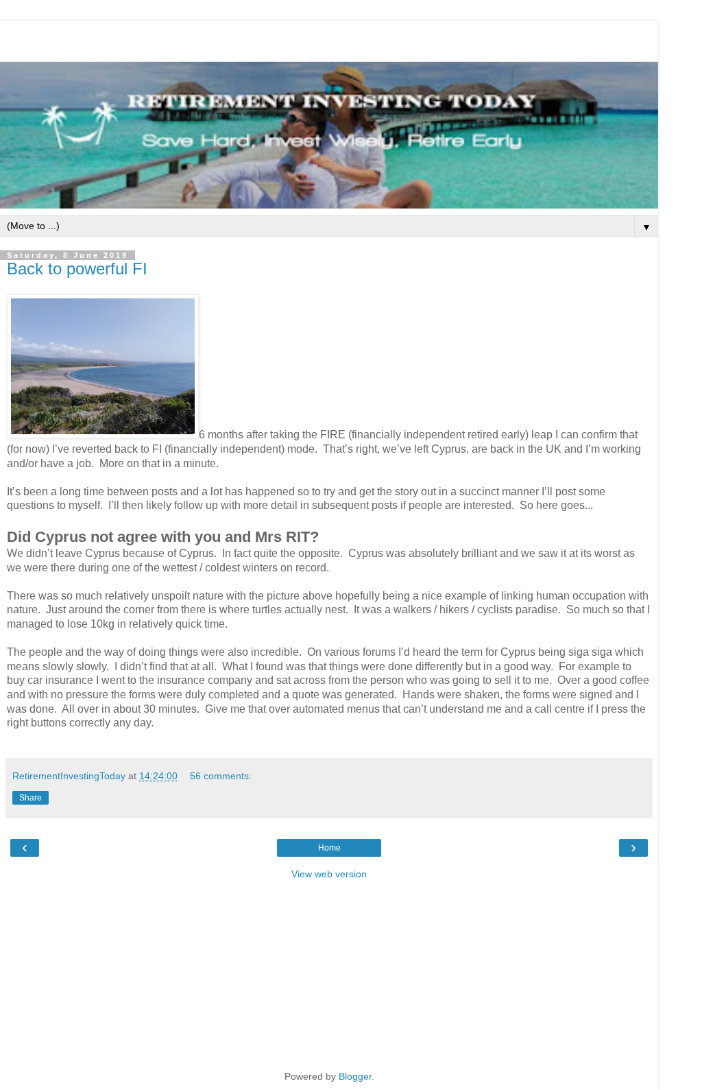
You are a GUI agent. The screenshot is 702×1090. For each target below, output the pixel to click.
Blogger (355, 1076)
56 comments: (221, 775)
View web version (329, 873)
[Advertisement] (329, 38)
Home (329, 848)
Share (30, 798)
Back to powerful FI (77, 268)
